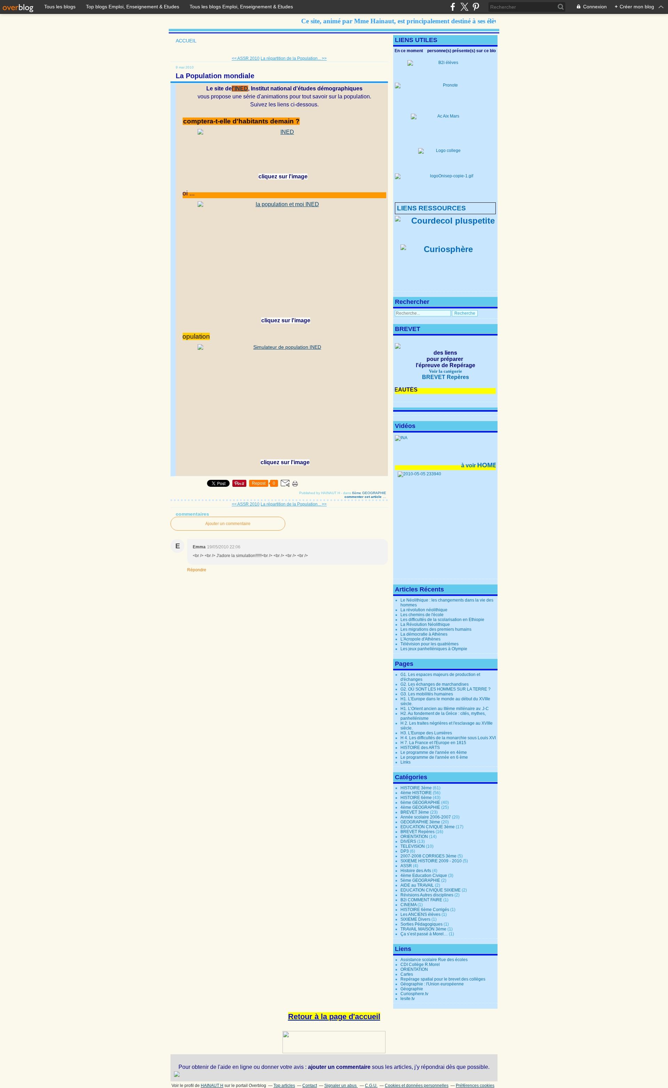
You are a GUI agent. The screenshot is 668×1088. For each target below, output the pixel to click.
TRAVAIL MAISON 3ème (423, 929)
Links (405, 762)
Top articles (284, 1085)
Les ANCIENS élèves (420, 914)
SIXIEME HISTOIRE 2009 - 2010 (431, 861)
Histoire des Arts (415, 870)
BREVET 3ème (414, 812)
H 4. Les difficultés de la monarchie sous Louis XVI (448, 737)
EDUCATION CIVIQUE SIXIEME (430, 890)
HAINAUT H (212, 1085)
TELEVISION (412, 846)
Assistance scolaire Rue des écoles (434, 959)
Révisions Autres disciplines (426, 895)
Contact (309, 1085)
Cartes (406, 974)
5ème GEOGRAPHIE (420, 880)
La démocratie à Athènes (423, 634)
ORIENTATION (414, 836)
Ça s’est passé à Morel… (424, 934)
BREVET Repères (417, 831)
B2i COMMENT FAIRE (421, 899)
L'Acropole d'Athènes (420, 639)
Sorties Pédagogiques (421, 924)
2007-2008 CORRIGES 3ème (428, 856)
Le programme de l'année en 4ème (433, 752)
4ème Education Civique (423, 875)
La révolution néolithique (423, 609)
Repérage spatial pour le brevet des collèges (442, 979)
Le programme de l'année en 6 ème (434, 757)
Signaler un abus (341, 1085)
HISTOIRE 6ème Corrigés (424, 909)
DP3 (404, 851)
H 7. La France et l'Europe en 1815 (433, 742)
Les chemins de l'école (422, 614)
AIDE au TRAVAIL (417, 885)
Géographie (411, 988)
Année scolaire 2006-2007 (425, 817)
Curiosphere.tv (414, 993)
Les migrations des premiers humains (435, 629)
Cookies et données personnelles (416, 1085)
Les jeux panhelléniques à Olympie (433, 648)
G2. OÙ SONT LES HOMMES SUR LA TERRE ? (445, 689)
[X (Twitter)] (464, 7)
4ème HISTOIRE (416, 792)
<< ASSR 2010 (246, 58)
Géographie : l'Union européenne (432, 984)
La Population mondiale (215, 76)
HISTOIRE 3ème (416, 787)
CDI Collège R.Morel (420, 964)
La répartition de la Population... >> (294, 58)
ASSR (406, 865)
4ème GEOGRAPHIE (420, 807)
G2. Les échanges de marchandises (434, 684)
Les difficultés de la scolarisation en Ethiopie (442, 619)
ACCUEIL (186, 40)
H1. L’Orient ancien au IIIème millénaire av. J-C (444, 708)
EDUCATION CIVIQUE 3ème (427, 826)
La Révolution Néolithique (425, 624)
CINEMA (408, 904)
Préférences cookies (475, 1085)
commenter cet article (363, 497)
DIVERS (408, 841)
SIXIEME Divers (415, 919)
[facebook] (452, 7)
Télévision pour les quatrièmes (429, 644)
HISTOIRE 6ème (416, 797)
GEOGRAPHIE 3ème (420, 822)
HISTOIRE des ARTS (420, 747)
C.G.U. (371, 1085)
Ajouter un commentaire (227, 523)
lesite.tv (407, 998)
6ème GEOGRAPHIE (369, 493)
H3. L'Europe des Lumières (426, 733)
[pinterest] (475, 7)
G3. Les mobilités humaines (426, 694)
